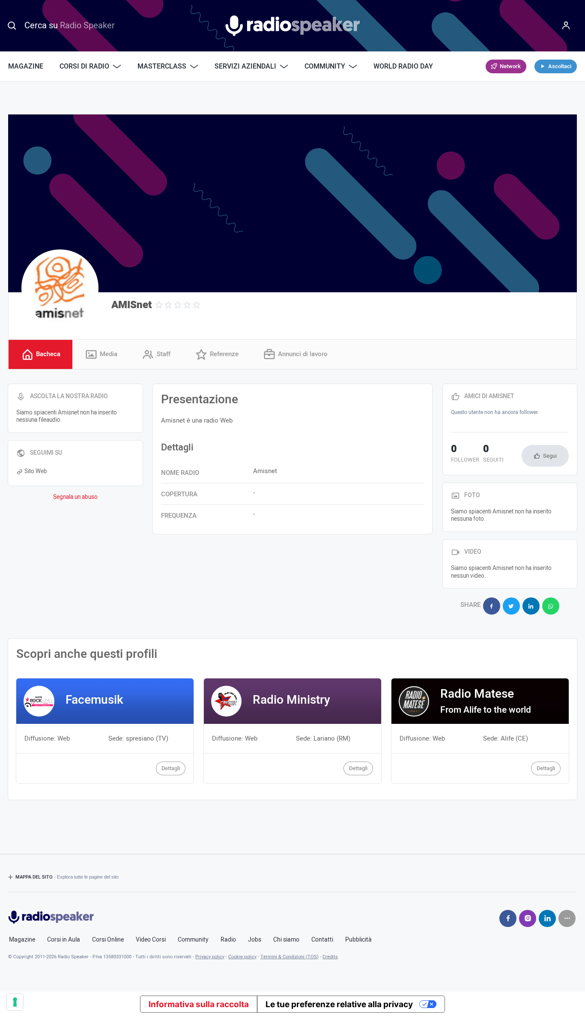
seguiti (493, 454)
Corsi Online (108, 940)
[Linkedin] (547, 918)
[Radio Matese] (480, 730)
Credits (330, 956)
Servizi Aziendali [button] (245, 66)
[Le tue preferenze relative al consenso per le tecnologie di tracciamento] (15, 1002)
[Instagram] (527, 918)
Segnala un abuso (75, 497)
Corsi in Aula (63, 940)
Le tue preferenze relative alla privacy (339, 1004)
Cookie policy (242, 956)
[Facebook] (507, 918)
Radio (228, 940)
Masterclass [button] (161, 66)
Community (193, 940)
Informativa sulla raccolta (199, 1004)
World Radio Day (403, 66)
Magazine (25, 66)
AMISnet (131, 304)
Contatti (322, 940)
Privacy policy (209, 956)
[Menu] (566, 25)
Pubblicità (358, 940)
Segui (550, 456)
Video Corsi (151, 940)
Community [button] (324, 66)
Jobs (254, 940)
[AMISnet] (59, 288)
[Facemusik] (105, 730)
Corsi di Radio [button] (84, 66)
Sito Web (35, 471)
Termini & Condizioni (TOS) (289, 956)
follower (465, 454)
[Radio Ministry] (292, 730)
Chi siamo (286, 940)
